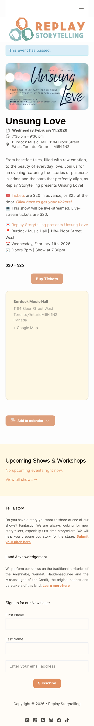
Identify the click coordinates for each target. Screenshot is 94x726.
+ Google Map (25, 327)
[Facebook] (59, 720)
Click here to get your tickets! (44, 201)
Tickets (18, 195)
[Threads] (35, 720)
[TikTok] (67, 720)
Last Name (14, 639)
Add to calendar (30, 421)
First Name (15, 615)
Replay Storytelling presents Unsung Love (50, 224)
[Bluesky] (51, 720)
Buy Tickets (47, 278)
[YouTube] (43, 720)
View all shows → (21, 479)
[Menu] (81, 8)
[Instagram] (27, 720)
